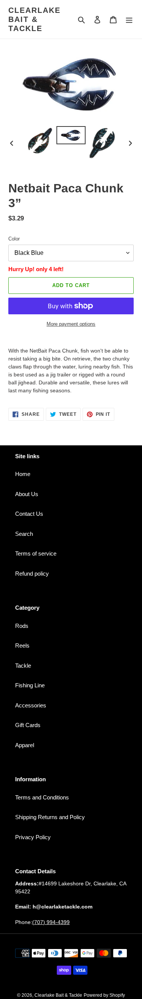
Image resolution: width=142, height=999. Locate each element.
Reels (22, 645)
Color (14, 239)
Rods (21, 626)
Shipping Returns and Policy (50, 817)
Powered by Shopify (104, 995)
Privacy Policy (33, 837)
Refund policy (32, 573)
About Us (26, 494)
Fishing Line (30, 685)
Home (22, 474)
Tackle (23, 665)
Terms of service (35, 553)
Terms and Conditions (42, 797)
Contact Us (29, 513)
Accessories (30, 705)
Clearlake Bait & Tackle (34, 19)
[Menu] (129, 19)
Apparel (24, 745)
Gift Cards (28, 725)
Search (24, 534)
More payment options (71, 324)
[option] (40, 140)
